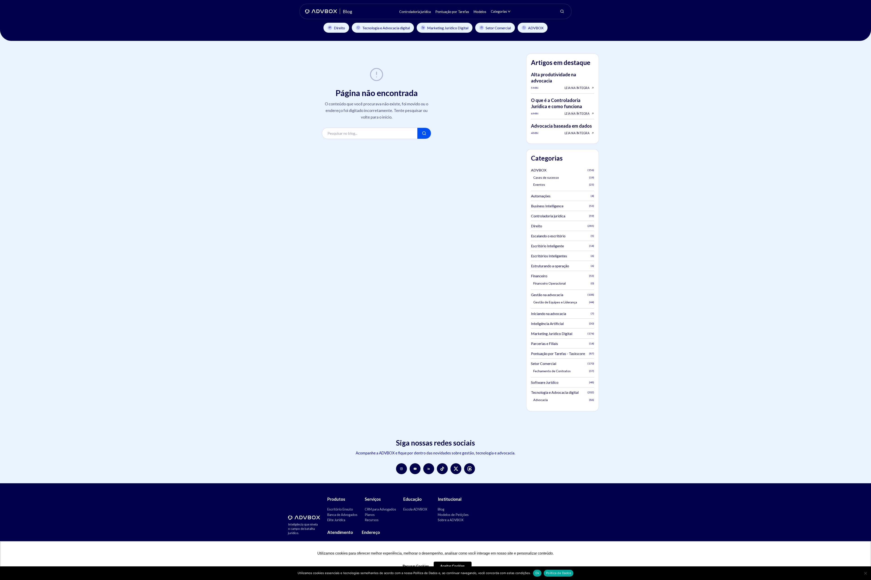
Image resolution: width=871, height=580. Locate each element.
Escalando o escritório (562, 236)
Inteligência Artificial (562, 323)
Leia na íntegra (577, 88)
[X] (455, 468)
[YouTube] (415, 468)
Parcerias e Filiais (562, 343)
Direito (339, 28)
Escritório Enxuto (340, 509)
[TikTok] (442, 468)
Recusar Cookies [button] (416, 566)
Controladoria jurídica (562, 216)
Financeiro (562, 276)
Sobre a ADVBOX (450, 520)
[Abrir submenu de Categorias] (509, 11)
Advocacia (563, 400)
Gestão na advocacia (562, 294)
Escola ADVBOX (415, 509)
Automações (562, 196)
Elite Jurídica (336, 520)
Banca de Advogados (342, 515)
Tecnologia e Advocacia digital (386, 28)
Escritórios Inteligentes (562, 256)
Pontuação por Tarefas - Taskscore (562, 353)
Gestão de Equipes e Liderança (563, 302)
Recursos (372, 520)
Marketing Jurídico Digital (447, 28)
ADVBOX (535, 28)
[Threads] (469, 468)
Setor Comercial (498, 28)
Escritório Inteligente (562, 246)
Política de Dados (558, 573)
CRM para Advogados (380, 509)
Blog (441, 509)
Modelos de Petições (453, 515)
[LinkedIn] (428, 468)
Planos (370, 515)
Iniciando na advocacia (562, 313)
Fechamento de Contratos (563, 371)
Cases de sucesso (563, 177)
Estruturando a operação (562, 266)
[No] (865, 573)
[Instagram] (401, 468)
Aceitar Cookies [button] (452, 566)
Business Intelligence (562, 206)
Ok (537, 573)
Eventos (563, 184)
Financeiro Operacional (563, 283)
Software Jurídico (562, 382)
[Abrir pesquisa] (562, 11)
